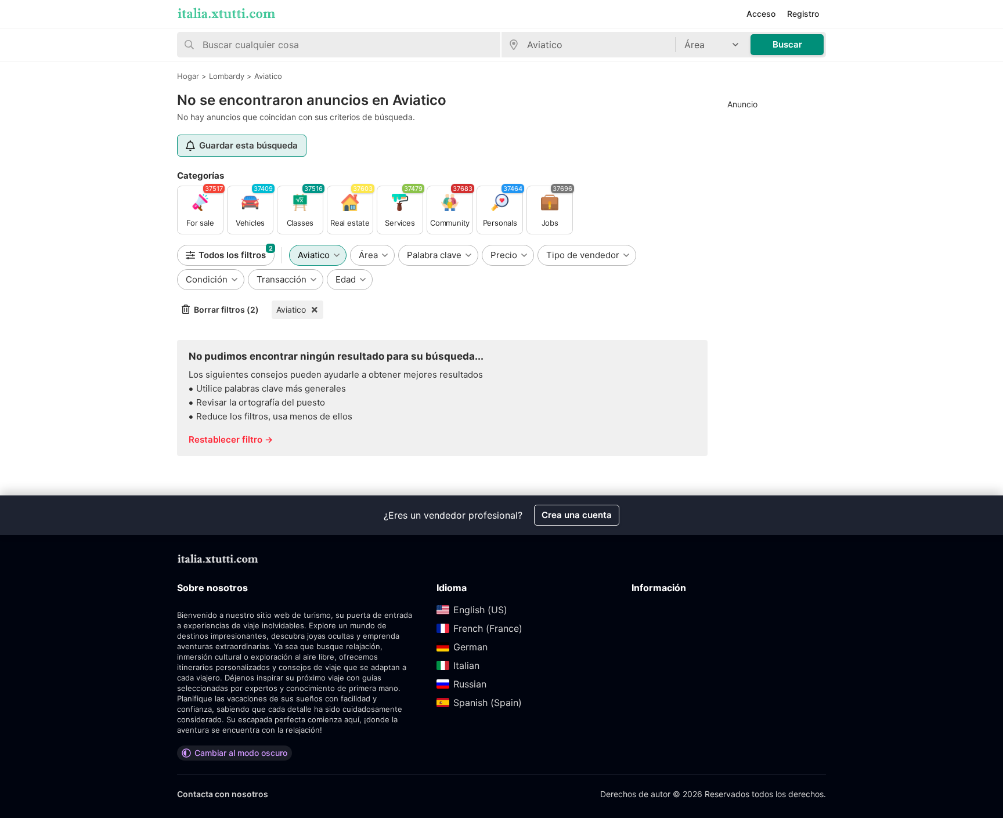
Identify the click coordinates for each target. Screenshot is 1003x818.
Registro (803, 14)
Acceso (760, 14)
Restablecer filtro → (231, 439)
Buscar (787, 44)
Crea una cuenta (577, 514)
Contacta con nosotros (222, 794)
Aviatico (291, 309)
